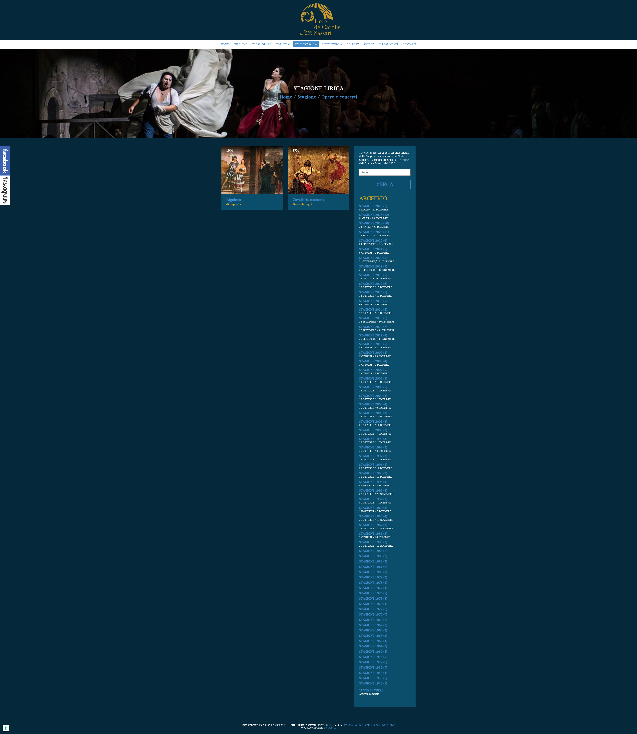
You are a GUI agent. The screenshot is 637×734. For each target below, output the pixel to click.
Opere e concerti (339, 96)
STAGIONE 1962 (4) (373, 641)
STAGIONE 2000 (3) (373, 430)
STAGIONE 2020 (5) (373, 258)
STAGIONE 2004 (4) (373, 395)
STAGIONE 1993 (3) (373, 490)
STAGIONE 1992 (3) (373, 499)
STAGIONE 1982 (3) (373, 561)
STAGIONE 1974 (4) (373, 604)
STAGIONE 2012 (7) (373, 326)
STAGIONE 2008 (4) (373, 361)
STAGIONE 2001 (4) (373, 421)
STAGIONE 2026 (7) (373, 206)
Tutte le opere (371, 690)
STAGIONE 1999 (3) (373, 438)
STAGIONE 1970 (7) (373, 614)
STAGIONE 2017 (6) (373, 283)
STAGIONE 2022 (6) (373, 240)
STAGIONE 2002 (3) (373, 413)
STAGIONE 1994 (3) (373, 482)
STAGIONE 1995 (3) (373, 473)
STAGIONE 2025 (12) (374, 214)
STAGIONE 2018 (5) (373, 275)
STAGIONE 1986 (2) (373, 533)
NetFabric (330, 727)
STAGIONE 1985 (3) (373, 542)
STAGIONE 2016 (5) (373, 292)
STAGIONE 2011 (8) (373, 335)
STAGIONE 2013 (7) (373, 318)
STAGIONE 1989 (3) (373, 507)
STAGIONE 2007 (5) (373, 370)
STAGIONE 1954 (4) (373, 673)
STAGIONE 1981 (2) (373, 566)
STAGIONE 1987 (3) (373, 525)
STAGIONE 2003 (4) (373, 404)
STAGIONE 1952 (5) (373, 683)
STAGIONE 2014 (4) (373, 309)
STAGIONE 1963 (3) (373, 635)
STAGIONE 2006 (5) (373, 378)
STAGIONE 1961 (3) (373, 646)
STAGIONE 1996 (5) (373, 464)
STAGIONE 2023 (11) (374, 232)
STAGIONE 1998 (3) (373, 447)
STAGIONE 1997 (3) (373, 456)
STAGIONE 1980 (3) (373, 572)
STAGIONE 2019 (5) (373, 266)
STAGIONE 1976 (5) (373, 593)
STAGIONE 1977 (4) (373, 588)
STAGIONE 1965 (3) (373, 630)
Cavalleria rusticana (308, 199)
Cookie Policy (371, 724)
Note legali (388, 724)
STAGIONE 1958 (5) (373, 657)
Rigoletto (233, 199)
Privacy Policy (352, 724)
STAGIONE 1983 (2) (373, 556)
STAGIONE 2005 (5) (373, 387)
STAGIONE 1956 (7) (373, 667)
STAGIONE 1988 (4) (373, 516)
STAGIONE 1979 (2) (373, 577)
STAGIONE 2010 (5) (373, 344)
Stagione (307, 96)
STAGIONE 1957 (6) (373, 662)
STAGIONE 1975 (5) (373, 598)
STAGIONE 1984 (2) (373, 551)
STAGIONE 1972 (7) (373, 609)
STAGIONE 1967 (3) (373, 625)
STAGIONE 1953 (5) (373, 678)
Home (286, 96)
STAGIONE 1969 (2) (373, 619)
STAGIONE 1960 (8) (373, 651)
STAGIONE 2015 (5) (373, 301)
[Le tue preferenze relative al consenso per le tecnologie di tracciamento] (6, 728)
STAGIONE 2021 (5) (373, 249)
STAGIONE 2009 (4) (373, 352)
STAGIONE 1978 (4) (373, 582)
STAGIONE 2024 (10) (374, 223)
